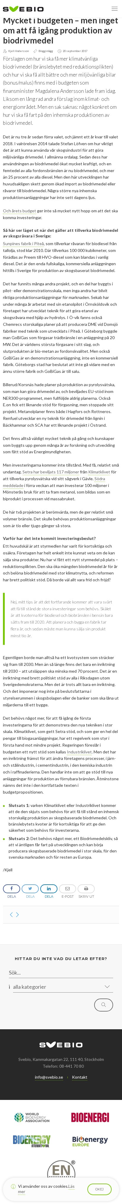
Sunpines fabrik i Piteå (23, 243)
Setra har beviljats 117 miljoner (51, 471)
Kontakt (79, 1077)
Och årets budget (19, 210)
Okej (99, 1189)
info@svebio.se (49, 1077)
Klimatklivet (99, 471)
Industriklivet (79, 751)
